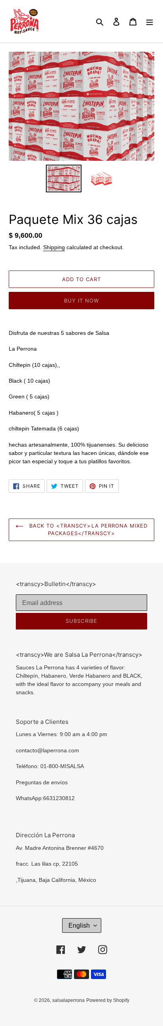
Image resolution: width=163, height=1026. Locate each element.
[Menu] (149, 21)
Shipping (54, 247)
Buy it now (81, 300)
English (79, 925)
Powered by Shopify (107, 1000)
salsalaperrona (68, 1000)
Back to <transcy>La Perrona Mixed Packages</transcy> (87, 529)
